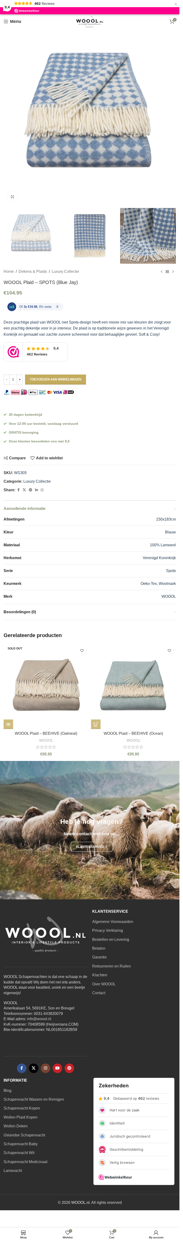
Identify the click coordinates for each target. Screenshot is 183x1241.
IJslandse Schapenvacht (24, 1135)
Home (9, 271)
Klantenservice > (91, 847)
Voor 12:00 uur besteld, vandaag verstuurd (43, 423)
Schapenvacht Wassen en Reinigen (34, 1099)
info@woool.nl (39, 1019)
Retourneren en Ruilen (111, 966)
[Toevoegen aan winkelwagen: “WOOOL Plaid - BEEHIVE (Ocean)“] (96, 724)
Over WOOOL (104, 984)
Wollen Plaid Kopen (20, 1117)
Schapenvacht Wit (19, 1153)
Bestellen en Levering (110, 939)
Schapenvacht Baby (21, 1144)
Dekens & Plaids (33, 271)
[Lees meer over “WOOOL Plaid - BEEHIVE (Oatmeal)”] (8, 724)
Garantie (99, 957)
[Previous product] (161, 271)
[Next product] (173, 271)
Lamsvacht (13, 1171)
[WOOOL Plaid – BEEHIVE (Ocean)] (133, 686)
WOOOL (46, 740)
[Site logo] (90, 21)
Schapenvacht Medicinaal (25, 1162)
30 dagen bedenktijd (25, 414)
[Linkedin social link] (36, 490)
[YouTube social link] (57, 1068)
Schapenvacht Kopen (22, 1108)
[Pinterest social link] (30, 490)
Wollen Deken (16, 1126)
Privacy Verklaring (107, 930)
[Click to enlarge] (12, 196)
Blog (7, 1091)
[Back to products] (167, 271)
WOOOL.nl (80, 1202)
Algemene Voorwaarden (112, 922)
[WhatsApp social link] (42, 490)
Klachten (99, 975)
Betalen (98, 948)
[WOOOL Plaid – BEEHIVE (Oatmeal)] (46, 686)
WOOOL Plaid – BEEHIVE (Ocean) (133, 733)
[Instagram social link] (45, 1068)
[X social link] (24, 490)
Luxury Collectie (65, 271)
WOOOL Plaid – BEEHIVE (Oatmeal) (46, 733)
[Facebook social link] (18, 490)
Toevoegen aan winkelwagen (55, 379)
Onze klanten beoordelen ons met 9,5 (39, 441)
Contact (98, 993)
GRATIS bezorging (24, 432)
